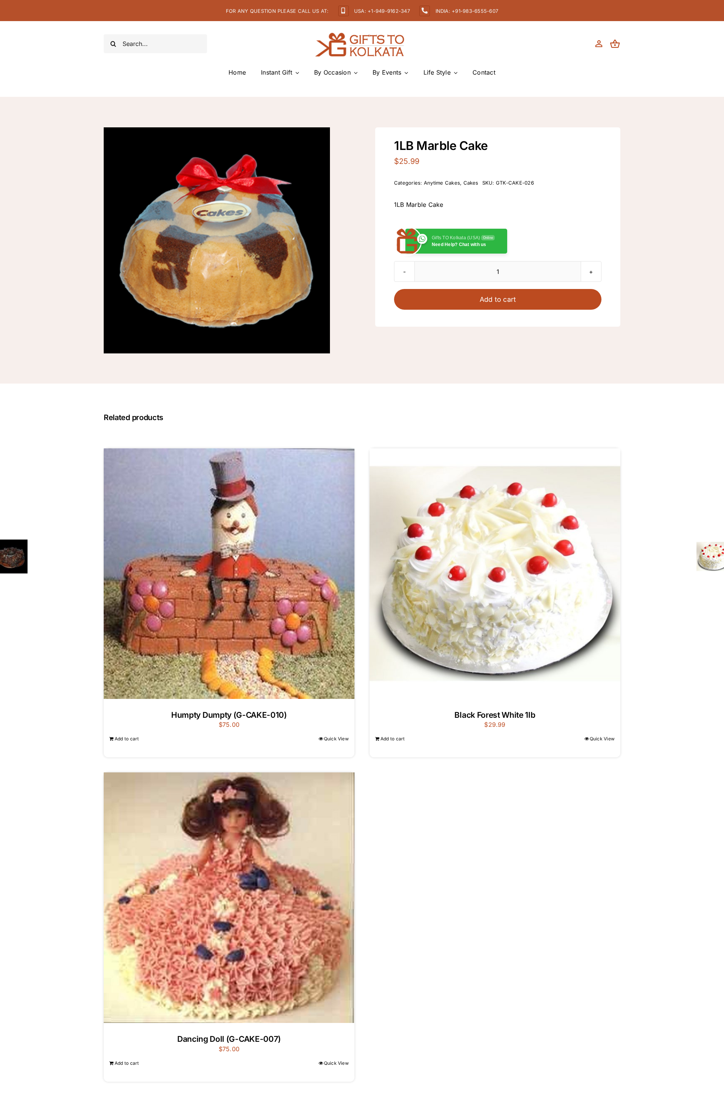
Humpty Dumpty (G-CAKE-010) (229, 715)
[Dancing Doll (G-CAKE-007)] (229, 897)
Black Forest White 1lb (494, 715)
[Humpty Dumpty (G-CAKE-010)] (229, 573)
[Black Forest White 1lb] (495, 573)
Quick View (336, 738)
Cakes (471, 183)
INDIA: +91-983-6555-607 (467, 11)
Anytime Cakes (442, 183)
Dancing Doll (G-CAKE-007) (229, 1039)
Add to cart (498, 299)
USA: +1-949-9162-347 (382, 11)
